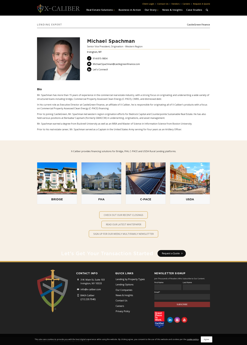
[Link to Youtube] (184, 320)
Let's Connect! (100, 69)
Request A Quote (201, 3)
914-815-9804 (100, 58)
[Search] (207, 10)
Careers (186, 3)
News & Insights (124, 295)
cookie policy (193, 339)
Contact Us (162, 3)
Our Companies (124, 290)
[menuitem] (148, 4)
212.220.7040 (88, 299)
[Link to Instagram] (177, 320)
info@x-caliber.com (90, 289)
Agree (206, 339)
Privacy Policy (123, 311)
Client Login (148, 3)
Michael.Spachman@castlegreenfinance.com (116, 64)
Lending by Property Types (130, 279)
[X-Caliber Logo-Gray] (58, 10)
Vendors (175, 3)
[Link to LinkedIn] (170, 320)
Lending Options (125, 284)
